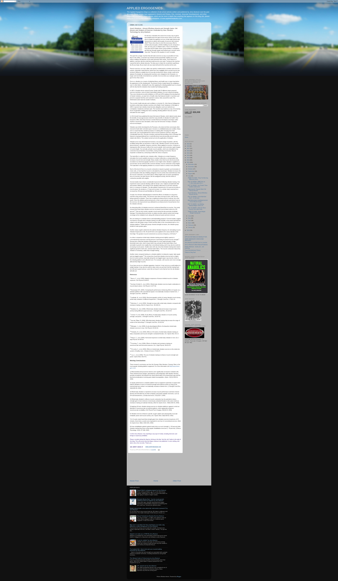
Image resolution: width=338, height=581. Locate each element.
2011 (188, 162)
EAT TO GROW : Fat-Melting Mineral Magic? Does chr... (196, 204)
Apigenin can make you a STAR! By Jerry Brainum (144, 534)
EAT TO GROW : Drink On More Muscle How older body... (197, 208)
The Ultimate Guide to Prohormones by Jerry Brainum (145, 558)
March (190, 223)
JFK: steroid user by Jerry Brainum (146, 565)
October (190, 169)
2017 (188, 148)
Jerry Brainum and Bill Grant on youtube (196, 242)
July (189, 176)
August (190, 173)
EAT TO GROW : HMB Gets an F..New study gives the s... (196, 182)
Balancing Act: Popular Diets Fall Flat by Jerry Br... (197, 190)
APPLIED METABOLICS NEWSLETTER (196, 237)
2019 (188, 143)
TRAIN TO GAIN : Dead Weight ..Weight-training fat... (196, 212)
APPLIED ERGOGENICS (144, 8)
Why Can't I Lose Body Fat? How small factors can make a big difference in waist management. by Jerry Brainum (147, 525)
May (189, 218)
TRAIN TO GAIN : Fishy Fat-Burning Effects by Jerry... (198, 178)
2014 (188, 155)
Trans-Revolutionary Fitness (193, 250)
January (190, 227)
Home (156, 481)
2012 (188, 160)
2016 (188, 150)
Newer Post (134, 481)
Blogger (179, 576)
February (191, 225)
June (189, 216)
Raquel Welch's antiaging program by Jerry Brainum (151, 490)
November (191, 166)
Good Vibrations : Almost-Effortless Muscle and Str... (197, 193)
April (189, 220)
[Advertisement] (155, 466)
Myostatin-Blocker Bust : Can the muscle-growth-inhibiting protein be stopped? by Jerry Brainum (150, 500)
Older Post (177, 481)
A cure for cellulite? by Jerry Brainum (147, 540)
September (191, 171)
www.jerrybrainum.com (153, 447)
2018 (188, 146)
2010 (188, 230)
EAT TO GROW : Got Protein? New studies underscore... (197, 186)
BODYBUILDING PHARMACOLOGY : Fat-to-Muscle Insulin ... (198, 201)
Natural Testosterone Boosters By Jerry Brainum (150, 516)
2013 (188, 157)
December (191, 164)
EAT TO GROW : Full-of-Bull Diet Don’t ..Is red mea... (197, 197)
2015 (188, 153)
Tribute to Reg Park (190, 252)
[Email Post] (158, 449)
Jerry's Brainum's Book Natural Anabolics (196, 244)
